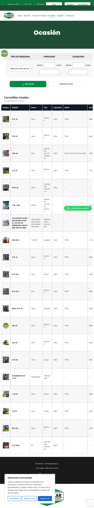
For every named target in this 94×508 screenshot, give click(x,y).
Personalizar (14, 498)
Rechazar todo (29, 498)
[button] (78, 208)
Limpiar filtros (66, 84)
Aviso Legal (40, 468)
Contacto (69, 15)
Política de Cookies (51, 468)
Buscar (28, 84)
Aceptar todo (45, 498)
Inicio (19, 15)
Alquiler (60, 15)
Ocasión (51, 15)
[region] (30, 488)
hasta (59, 65)
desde (39, 65)
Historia (27, 15)
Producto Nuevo (39, 15)
